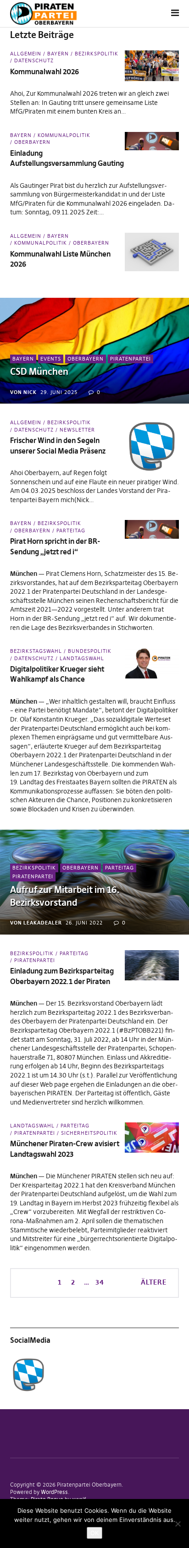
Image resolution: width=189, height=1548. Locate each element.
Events (50, 359)
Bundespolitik (89, 651)
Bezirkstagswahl (36, 651)
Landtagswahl (82, 658)
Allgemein (25, 53)
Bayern (58, 53)
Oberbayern (32, 142)
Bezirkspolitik (96, 53)
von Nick (23, 392)
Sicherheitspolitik (89, 1133)
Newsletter (77, 430)
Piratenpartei (130, 359)
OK (94, 1533)
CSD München (39, 371)
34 (99, 1281)
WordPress (54, 1491)
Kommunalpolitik (64, 135)
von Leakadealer (36, 922)
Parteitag (70, 530)
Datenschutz (34, 60)
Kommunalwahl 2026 (44, 71)
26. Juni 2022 (84, 922)
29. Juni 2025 (59, 392)
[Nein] (177, 1523)
